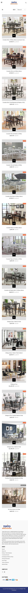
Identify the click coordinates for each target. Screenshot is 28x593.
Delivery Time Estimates (7, 552)
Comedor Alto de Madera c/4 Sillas (14, 133)
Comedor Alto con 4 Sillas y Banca (14, 71)
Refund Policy (5, 564)
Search (3, 549)
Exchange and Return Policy (7, 556)
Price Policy (4, 560)
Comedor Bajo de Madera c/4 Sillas (14, 259)
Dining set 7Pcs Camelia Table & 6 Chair (14, 415)
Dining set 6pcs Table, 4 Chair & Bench (14, 352)
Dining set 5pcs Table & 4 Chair (14, 321)
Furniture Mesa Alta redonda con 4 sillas (14, 478)
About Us (4, 551)
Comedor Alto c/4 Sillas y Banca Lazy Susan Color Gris (15, 39)
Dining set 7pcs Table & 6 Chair (14, 446)
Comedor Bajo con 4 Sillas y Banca (14, 227)
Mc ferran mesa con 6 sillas (14, 509)
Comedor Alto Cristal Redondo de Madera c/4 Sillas (14, 102)
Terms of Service (5, 562)
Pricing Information (6, 558)
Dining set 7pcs (14, 384)
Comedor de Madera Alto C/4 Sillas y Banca (14, 290)
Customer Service (5, 554)
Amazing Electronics (12, 588)
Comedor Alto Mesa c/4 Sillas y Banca (14, 196)
